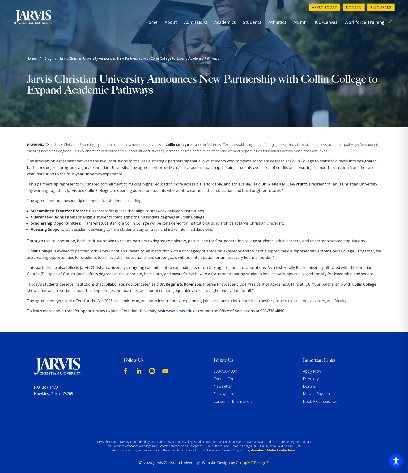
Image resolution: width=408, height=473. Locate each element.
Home (151, 22)
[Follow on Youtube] (165, 371)
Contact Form (225, 378)
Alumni (300, 22)
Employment (223, 393)
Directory (311, 378)
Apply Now (312, 371)
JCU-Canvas (326, 22)
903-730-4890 (225, 371)
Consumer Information (232, 401)
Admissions (195, 22)
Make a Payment (317, 393)
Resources (380, 7)
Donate (353, 7)
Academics (225, 22)
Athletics (277, 22)
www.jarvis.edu (179, 310)
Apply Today (324, 7)
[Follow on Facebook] (125, 371)
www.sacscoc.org (127, 450)
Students (252, 22)
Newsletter (222, 386)
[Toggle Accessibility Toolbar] (396, 461)
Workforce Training (364, 22)
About (171, 22)
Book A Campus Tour (321, 401)
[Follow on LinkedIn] (138, 371)
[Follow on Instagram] (152, 371)
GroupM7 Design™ (252, 462)
